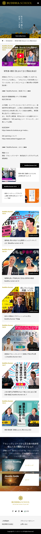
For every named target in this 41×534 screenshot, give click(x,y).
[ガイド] (20, 474)
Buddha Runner (33, 235)
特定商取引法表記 (7, 524)
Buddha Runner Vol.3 (10, 186)
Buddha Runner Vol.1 (30, 165)
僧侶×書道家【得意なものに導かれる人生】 (18, 430)
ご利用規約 (5, 521)
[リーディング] (20, 459)
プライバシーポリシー (27, 521)
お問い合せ (23, 524)
